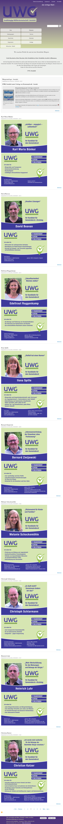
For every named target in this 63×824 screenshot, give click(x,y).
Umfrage (17, 106)
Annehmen (43, 818)
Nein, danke (52, 818)
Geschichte (10, 38)
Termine (31, 34)
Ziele (11, 30)
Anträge (31, 42)
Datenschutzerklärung (38, 1)
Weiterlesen (57, 110)
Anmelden (59, 1)
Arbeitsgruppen (10, 34)
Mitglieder (31, 30)
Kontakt (53, 1)
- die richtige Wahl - (48, 4)
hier (38, 105)
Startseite (31, 38)
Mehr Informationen (26, 823)
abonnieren (1, 812)
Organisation (10, 42)
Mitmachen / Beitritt (10, 46)
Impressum (47, 1)
